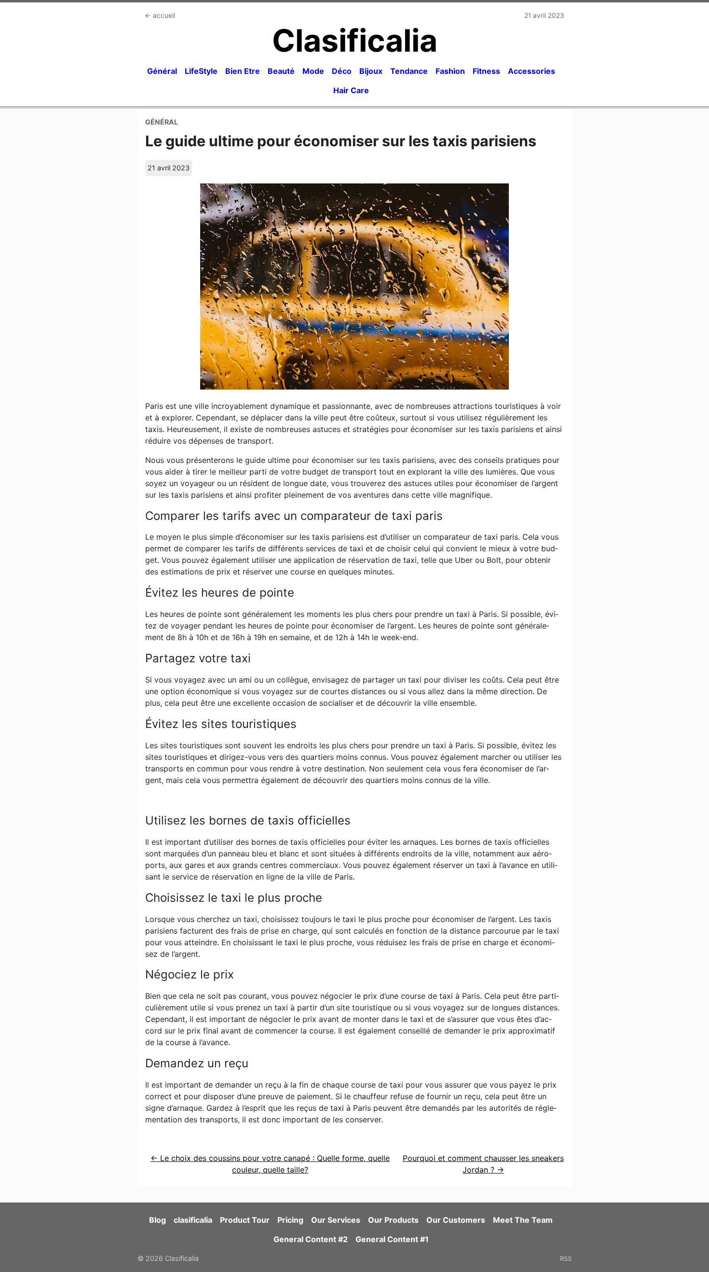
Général (162, 71)
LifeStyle (201, 71)
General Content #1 (392, 1239)
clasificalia (193, 1220)
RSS (566, 1258)
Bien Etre (242, 71)
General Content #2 (310, 1239)
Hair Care (351, 90)
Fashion (450, 71)
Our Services (335, 1220)
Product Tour (245, 1220)
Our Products (393, 1220)
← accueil (160, 15)
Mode (313, 71)
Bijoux (370, 71)
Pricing (290, 1220)
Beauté (281, 71)
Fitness (486, 71)
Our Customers (455, 1220)
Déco (342, 71)
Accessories (531, 71)
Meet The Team (523, 1220)
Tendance (409, 71)
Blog (157, 1220)
